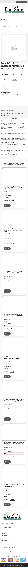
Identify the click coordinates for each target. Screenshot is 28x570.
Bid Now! (7, 205)
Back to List (6, 26)
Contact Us (6, 535)
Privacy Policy (6, 540)
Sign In (24, 1)
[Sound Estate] (14, 9)
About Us (5, 531)
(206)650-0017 (5, 551)
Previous (16, 26)
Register (19, 1)
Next (23, 26)
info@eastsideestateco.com (14, 551)
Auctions (5, 533)
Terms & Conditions (8, 543)
